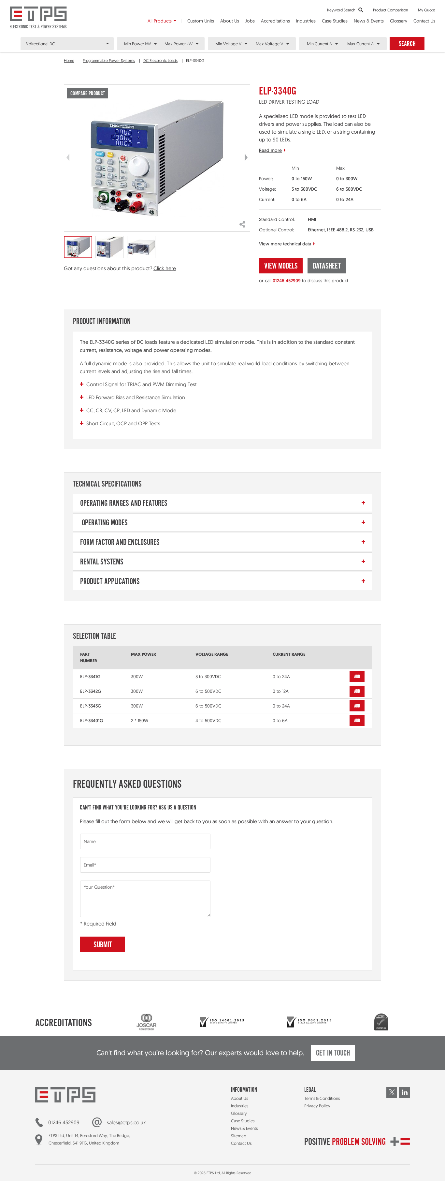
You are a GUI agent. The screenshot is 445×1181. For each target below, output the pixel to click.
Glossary (398, 21)
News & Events (369, 21)
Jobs (250, 21)
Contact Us (424, 21)
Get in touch (333, 1053)
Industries (306, 21)
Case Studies (335, 21)
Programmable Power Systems (109, 60)
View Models (281, 266)
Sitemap (238, 1135)
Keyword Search (341, 9)
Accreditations (275, 21)
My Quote (426, 9)
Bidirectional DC (40, 43)
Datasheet (327, 266)
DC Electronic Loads (160, 60)
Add (357, 677)
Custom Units (200, 21)
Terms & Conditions (322, 1098)
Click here (164, 268)
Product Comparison (390, 9)
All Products (160, 21)
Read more (270, 150)
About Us (229, 21)
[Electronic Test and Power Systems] (38, 17)
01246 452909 (287, 281)
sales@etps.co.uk (126, 1122)
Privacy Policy (317, 1105)
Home (69, 60)
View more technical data (285, 244)
